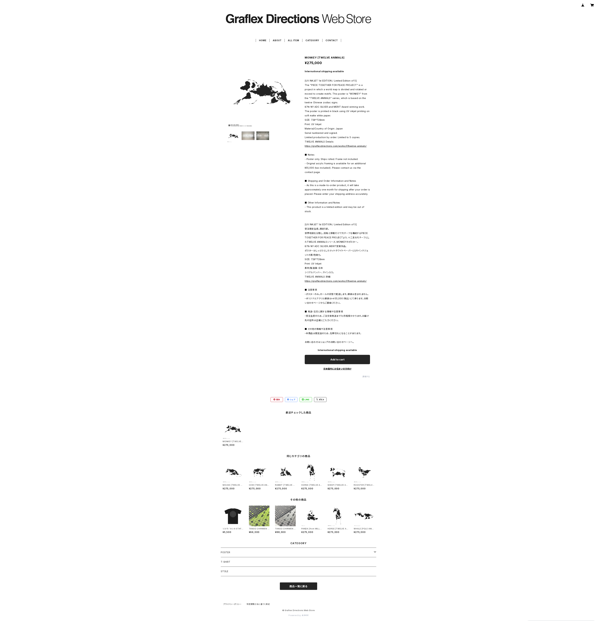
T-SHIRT (225, 561)
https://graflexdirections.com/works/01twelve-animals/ (335, 146)
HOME (262, 40)
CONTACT (332, 40)
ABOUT (277, 40)
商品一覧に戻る (298, 586)
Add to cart (337, 359)
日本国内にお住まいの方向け (337, 368)
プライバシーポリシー (232, 604)
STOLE (224, 571)
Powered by (295, 615)
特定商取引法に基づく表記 (258, 604)
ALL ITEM (293, 40)
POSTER (225, 552)
